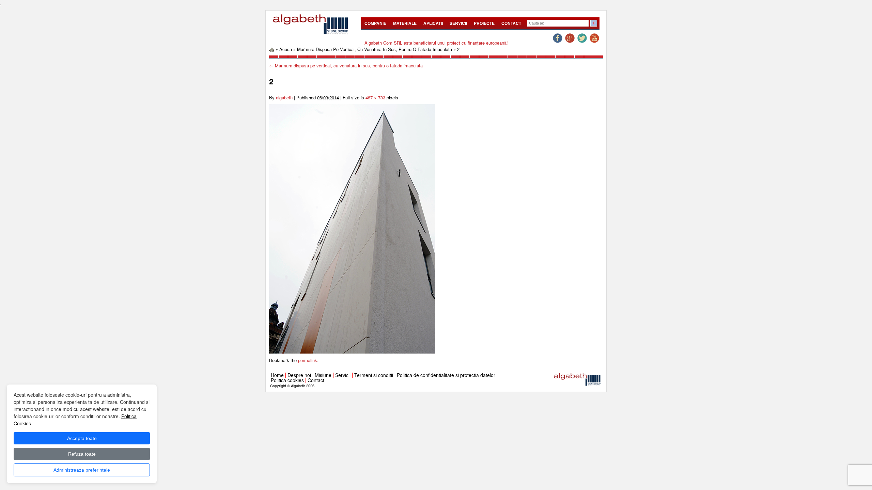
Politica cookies (287, 380)
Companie (375, 23)
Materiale (405, 23)
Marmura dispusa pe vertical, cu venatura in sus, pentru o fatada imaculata (374, 49)
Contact (511, 23)
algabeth (284, 97)
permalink (307, 360)
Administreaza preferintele (81, 470)
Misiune (323, 375)
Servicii (458, 23)
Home (277, 375)
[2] (352, 228)
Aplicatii (433, 23)
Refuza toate (82, 454)
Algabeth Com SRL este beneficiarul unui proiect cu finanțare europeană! (436, 42)
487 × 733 (375, 97)
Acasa (285, 49)
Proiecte (484, 23)
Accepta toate (82, 438)
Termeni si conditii (373, 375)
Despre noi (299, 375)
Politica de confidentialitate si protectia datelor (446, 375)
